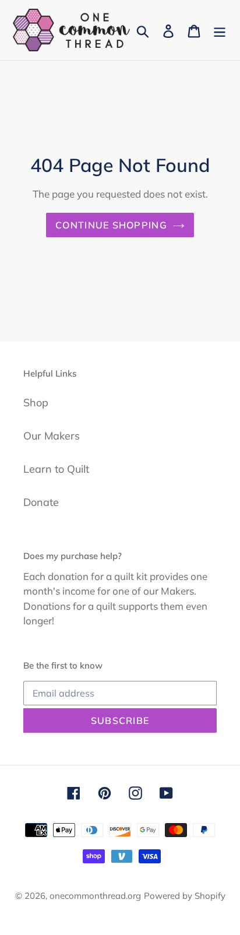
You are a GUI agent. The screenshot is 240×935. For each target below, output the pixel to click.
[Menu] (219, 30)
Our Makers (51, 435)
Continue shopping (111, 225)
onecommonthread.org (95, 895)
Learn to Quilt (56, 469)
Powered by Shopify (184, 895)
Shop (35, 402)
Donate (41, 502)
